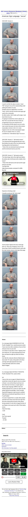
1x (23, 473)
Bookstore (19, 11)
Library (24, 11)
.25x (11, 473)
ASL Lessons (4, 11)
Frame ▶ (5, 473)
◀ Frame (23, 470)
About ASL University (14, 495)
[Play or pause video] (14, 460)
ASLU (8, 13)
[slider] (2, 477)
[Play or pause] (5, 470)
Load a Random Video (14, 481)
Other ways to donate (7, 444)
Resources (12, 11)
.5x (17, 473)
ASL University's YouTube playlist (9, 448)
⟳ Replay (11, 470)
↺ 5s (17, 470)
